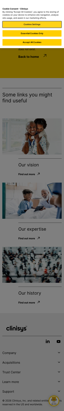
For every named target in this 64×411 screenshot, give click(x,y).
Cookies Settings (32, 24)
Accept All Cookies (32, 42)
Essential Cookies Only (32, 33)
